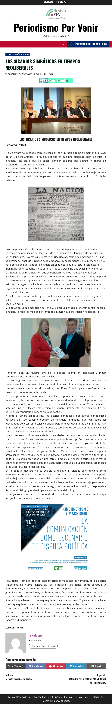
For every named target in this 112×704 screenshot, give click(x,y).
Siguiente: (87, 679)
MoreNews (48, 700)
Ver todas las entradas (43, 646)
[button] (6, 44)
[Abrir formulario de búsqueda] (64, 44)
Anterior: (18, 677)
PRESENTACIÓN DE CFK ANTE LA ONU (91, 44)
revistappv (12, 74)
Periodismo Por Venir (56, 27)
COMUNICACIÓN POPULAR (18, 54)
